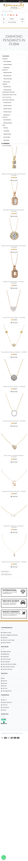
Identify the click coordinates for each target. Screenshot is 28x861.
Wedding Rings (6, 654)
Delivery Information (7, 702)
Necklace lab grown (7, 108)
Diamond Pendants (7, 61)
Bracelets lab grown (7, 105)
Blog (4, 2)
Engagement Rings (7, 134)
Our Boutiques (6, 707)
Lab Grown (5, 688)
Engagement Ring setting (9, 94)
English (21, 1)
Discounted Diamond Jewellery (9, 664)
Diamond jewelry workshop (9, 666)
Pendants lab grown (7, 111)
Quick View (14, 180)
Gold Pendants (6, 67)
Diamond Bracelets (7, 75)
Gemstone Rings (6, 137)
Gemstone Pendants (7, 64)
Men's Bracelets (6, 81)
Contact (5, 4)
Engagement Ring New (8, 92)
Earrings (4, 84)
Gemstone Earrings (7, 89)
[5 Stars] (16, 177)
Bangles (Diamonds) (7, 72)
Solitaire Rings (6, 140)
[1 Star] (11, 177)
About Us (5, 699)
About (4, 1)
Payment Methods (7, 642)
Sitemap (4, 710)
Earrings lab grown (7, 102)
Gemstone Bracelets (7, 78)
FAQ (4, 5)
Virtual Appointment (7, 690)
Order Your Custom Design (8, 640)
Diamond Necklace (7, 119)
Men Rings (5, 127)
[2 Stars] (12, 177)
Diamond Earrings (7, 86)
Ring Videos (5, 637)
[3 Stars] (14, 177)
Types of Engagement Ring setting (10, 635)
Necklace (4, 117)
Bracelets (5, 70)
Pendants (5, 58)
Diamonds (5, 680)
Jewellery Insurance (7, 632)
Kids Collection (6, 97)
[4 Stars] (15, 177)
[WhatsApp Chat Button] (3, 857)
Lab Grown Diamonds (7, 669)
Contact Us (5, 704)
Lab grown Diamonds (8, 100)
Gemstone (5, 683)
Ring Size (4, 685)
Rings (3, 125)
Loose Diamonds (6, 661)
